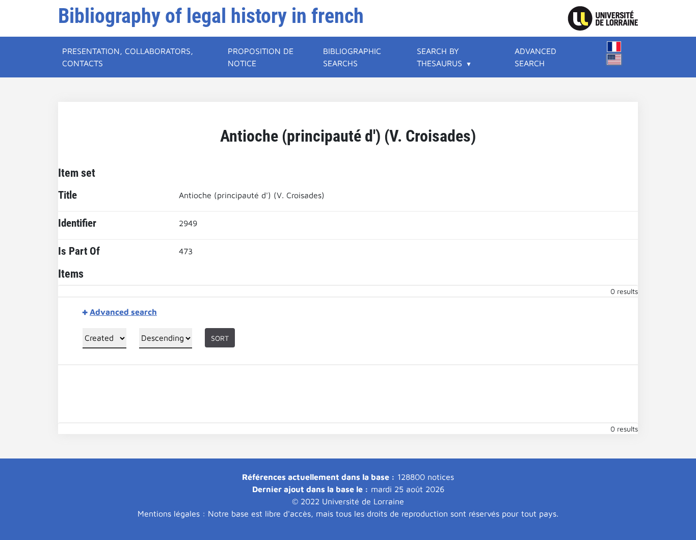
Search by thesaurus (439, 57)
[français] (614, 46)
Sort (220, 338)
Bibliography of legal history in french (211, 16)
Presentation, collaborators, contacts (127, 57)
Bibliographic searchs (352, 57)
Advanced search (535, 57)
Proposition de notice (260, 57)
